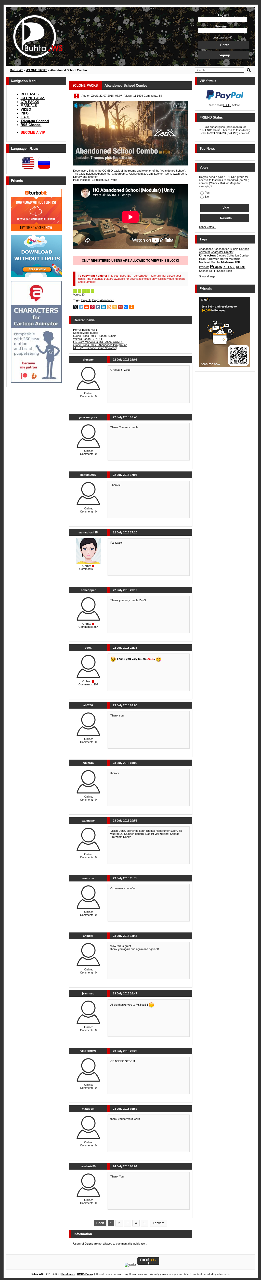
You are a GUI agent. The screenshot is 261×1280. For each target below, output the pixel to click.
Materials (234, 258)
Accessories (221, 248)
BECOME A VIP (33, 132)
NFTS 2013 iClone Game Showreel (94, 348)
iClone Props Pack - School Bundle (94, 335)
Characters (207, 255)
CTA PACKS (30, 102)
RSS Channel (31, 125)
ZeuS (94, 95)
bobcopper (88, 590)
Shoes (221, 270)
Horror (224, 258)
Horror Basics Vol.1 (85, 329)
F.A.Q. (25, 117)
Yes (207, 192)
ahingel (88, 935)
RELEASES (30, 94)
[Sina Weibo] (120, 307)
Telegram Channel (35, 121)
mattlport (88, 1108)
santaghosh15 (88, 532)
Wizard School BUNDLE (88, 338)
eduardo (88, 762)
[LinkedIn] (103, 307)
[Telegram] (81, 307)
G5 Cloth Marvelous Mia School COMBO (98, 341)
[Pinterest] (92, 307)
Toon (229, 270)
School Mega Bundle (85, 332)
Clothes (221, 255)
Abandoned (107, 300)
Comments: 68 (153, 95)
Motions (227, 262)
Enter (224, 45)
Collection (233, 255)
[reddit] (86, 307)
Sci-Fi (212, 270)
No (206, 196)
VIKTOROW (88, 1051)
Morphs (215, 262)
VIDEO (26, 109)
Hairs (202, 258)
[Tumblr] (98, 307)
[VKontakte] (126, 307)
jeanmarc (88, 993)
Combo (244, 255)
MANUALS (29, 106)
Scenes (203, 270)
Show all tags (207, 276)
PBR (237, 262)
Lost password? (222, 37)
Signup (224, 55)
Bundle (234, 248)
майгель (88, 878)
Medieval (204, 262)
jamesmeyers (88, 417)
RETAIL (240, 266)
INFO (25, 113)
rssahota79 (88, 1166)
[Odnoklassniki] (131, 307)
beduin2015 (88, 474)
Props (96, 300)
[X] (75, 307)
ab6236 (88, 705)
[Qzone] (114, 307)
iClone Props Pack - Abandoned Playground (100, 345)
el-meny (88, 359)
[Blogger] (109, 307)
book (88, 647)
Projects (86, 300)
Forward (158, 1223)
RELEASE (229, 266)
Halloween (212, 258)
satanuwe (88, 820)
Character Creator (222, 251)
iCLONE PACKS (33, 98)
